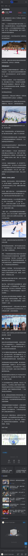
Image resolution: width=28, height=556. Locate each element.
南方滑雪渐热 (6, 9)
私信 (25, 12)
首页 (3, 5)
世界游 (6, 5)
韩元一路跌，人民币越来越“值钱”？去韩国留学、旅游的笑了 (17, 499)
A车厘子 (7, 12)
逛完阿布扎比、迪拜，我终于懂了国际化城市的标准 (17, 487)
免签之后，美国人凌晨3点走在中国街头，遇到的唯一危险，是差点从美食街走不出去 (17, 512)
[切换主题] (25, 546)
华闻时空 (13, 550)
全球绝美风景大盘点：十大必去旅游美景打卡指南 (17, 505)
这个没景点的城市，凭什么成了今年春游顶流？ (17, 493)
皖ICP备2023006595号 (19, 550)
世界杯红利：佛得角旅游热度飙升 (17, 480)
